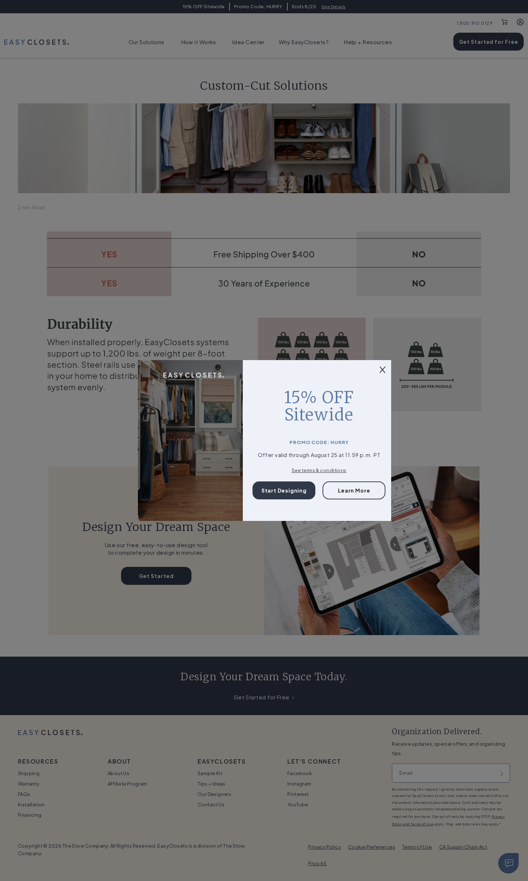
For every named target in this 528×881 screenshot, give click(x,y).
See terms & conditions (319, 470)
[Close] (383, 369)
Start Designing (284, 490)
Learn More (354, 490)
